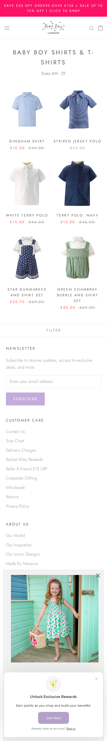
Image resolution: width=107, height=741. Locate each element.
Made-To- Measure (22, 564)
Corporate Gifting (21, 478)
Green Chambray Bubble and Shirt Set (77, 295)
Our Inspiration (19, 545)
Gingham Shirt (27, 141)
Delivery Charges (21, 450)
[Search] (91, 27)
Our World (15, 535)
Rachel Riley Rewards (24, 459)
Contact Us (15, 432)
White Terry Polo (27, 215)
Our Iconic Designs (23, 554)
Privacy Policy (17, 506)
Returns (12, 497)
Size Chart (15, 441)
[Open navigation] (6, 28)
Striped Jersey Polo (77, 141)
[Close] (98, 575)
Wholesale (15, 487)
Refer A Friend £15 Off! (27, 469)
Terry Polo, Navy (77, 215)
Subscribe (25, 399)
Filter (53, 330)
